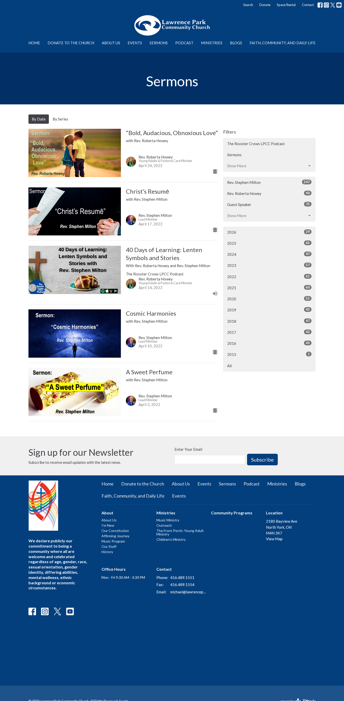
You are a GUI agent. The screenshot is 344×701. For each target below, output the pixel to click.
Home (34, 42)
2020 (268, 298)
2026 (268, 232)
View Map (274, 539)
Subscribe (262, 460)
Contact (308, 5)
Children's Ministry (171, 539)
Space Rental (286, 5)
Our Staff (108, 546)
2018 (268, 321)
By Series (60, 119)
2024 (268, 254)
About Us (111, 42)
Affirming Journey (115, 536)
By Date (39, 119)
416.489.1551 (182, 577)
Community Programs (231, 512)
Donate (264, 5)
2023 (268, 265)
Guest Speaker (268, 204)
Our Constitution (115, 530)
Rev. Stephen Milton (268, 182)
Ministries (211, 42)
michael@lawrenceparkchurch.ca (188, 592)
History (107, 552)
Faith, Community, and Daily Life (283, 42)
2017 (268, 332)
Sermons (159, 42)
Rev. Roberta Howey (268, 193)
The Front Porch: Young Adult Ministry (180, 532)
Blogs (236, 42)
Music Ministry (167, 520)
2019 (268, 309)
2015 (268, 354)
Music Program (113, 541)
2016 (268, 343)
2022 (268, 276)
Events (135, 42)
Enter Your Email (188, 449)
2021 (268, 287)
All (229, 365)
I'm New (107, 525)
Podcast (184, 42)
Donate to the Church (71, 42)
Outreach (164, 525)
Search (248, 5)
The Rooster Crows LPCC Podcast (256, 143)
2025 (268, 243)
